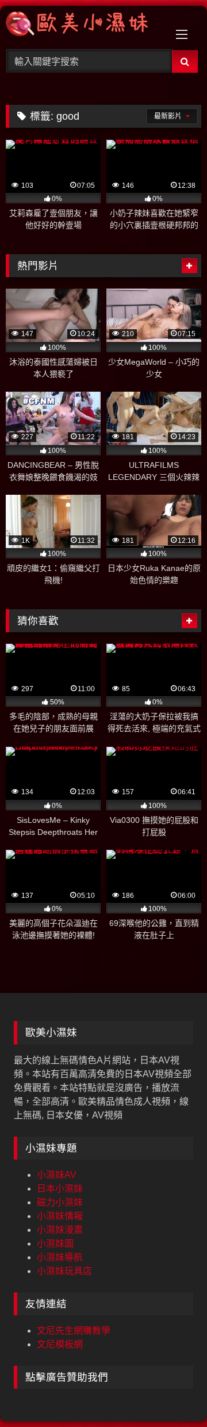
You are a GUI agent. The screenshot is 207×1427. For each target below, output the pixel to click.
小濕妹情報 (60, 1216)
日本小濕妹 (60, 1188)
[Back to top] (171, 1393)
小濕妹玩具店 (64, 1271)
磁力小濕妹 (60, 1202)
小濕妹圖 (55, 1243)
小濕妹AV (56, 1175)
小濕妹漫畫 (60, 1230)
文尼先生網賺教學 (73, 1330)
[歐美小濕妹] (85, 25)
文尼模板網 (60, 1344)
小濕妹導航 (60, 1257)
